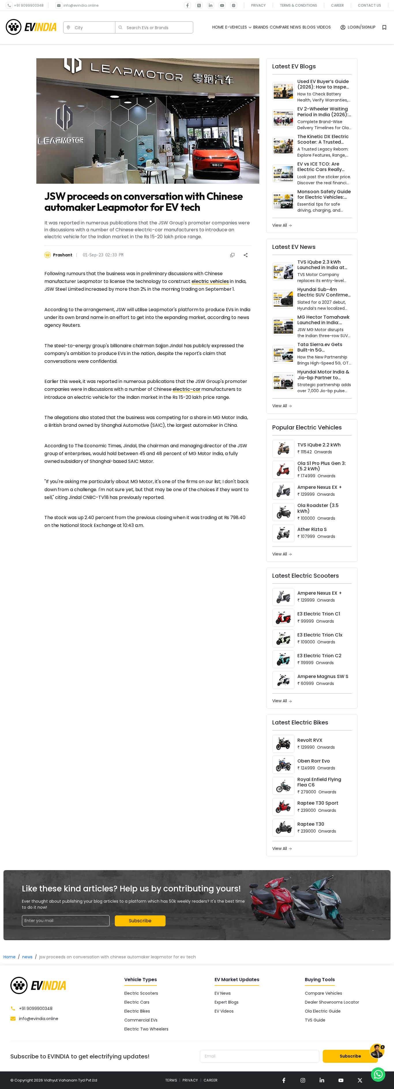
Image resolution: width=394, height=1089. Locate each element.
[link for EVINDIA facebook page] (187, 5)
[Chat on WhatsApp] (378, 1074)
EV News (223, 993)
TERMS (171, 1080)
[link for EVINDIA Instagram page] (231, 5)
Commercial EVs (140, 1020)
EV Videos (224, 1011)
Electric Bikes (137, 1011)
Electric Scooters (141, 993)
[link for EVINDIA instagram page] (302, 1080)
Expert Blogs (227, 1002)
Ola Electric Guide (323, 1011)
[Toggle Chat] (377, 1052)
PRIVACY (190, 1080)
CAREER (211, 1080)
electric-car (186, 389)
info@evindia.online (80, 5)
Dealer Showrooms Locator (332, 1002)
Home (9, 957)
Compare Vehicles (323, 993)
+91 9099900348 (29, 5)
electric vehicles (210, 281)
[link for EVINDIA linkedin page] (208, 5)
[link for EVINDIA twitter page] (196, 5)
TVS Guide (315, 1020)
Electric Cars (136, 1002)
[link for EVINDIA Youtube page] (220, 5)
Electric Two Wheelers (146, 1029)
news (27, 957)
